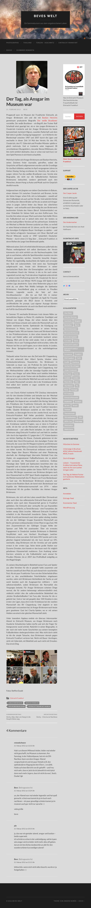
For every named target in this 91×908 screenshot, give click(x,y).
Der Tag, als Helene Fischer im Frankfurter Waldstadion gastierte (73, 476)
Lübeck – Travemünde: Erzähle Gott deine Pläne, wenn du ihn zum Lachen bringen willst (72, 466)
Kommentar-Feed (70, 503)
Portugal (74, 390)
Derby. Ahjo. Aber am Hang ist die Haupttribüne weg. (18, 717)
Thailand (27, 43)
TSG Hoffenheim (70, 417)
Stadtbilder (68, 401)
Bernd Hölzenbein (70, 329)
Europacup (68, 354)
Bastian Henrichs (49, 118)
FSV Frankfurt (69, 358)
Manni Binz (68, 382)
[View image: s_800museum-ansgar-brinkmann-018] (49, 658)
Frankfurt (78, 354)
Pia (77, 386)
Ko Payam (67, 374)
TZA (80, 417)
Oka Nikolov (68, 386)
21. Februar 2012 (13, 109)
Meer (77, 382)
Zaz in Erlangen (69, 458)
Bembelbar (68, 325)
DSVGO (9, 50)
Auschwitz (68, 321)
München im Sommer (71, 444)
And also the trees (70, 317)
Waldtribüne (68, 429)
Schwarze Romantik (25, 50)
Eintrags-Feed (68, 498)
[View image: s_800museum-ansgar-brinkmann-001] (15, 658)
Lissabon (67, 378)
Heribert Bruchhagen (71, 366)
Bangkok (77, 321)
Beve (25, 109)
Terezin (75, 405)
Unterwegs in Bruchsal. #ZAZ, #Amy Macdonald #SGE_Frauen (72, 451)
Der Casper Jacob (70, 193)
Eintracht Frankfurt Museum (39, 706)
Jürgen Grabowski (70, 370)
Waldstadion (68, 425)
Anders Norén (70, 901)
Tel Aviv (67, 405)
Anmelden (67, 493)
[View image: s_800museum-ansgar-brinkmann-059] (49, 675)
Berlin (77, 325)
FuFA (79, 358)
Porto (66, 390)
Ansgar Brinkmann (15, 703)
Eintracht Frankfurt (68, 43)
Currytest (67, 341)
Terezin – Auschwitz (45, 43)
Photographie (12, 43)
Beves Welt (45, 16)
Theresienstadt (69, 413)
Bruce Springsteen (70, 337)
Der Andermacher (70, 222)
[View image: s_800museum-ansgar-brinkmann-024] (15, 675)
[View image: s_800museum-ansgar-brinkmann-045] (32, 675)
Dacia (76, 341)
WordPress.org (69, 508)
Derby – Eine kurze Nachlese (46, 716)
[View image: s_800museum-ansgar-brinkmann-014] (32, 658)
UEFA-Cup (68, 421)
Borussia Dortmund (71, 333)
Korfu (76, 374)
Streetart (78, 401)
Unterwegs (78, 421)
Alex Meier (68, 313)
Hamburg (75, 362)
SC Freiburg (68, 394)
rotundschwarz (20, 743)
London (76, 378)
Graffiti (66, 362)
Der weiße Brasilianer (47, 120)
